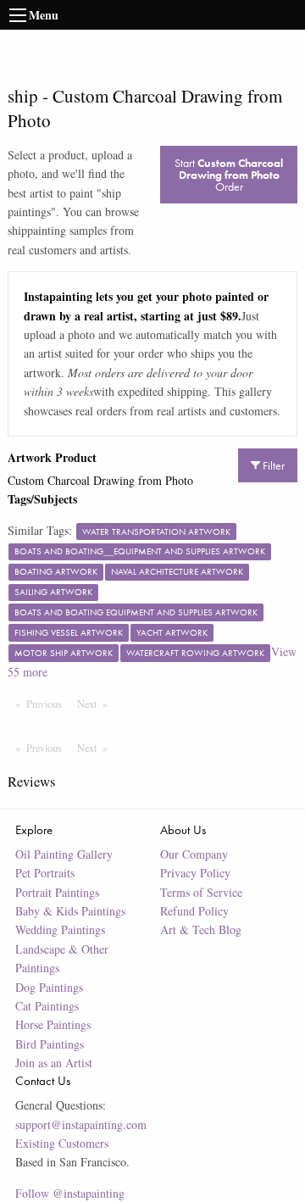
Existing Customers (61, 1143)
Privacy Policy (195, 873)
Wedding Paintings (60, 929)
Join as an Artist (53, 1063)
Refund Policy (194, 911)
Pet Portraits (45, 873)
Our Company (194, 854)
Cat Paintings (47, 1006)
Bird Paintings (49, 1044)
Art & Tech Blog (200, 929)
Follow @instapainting (70, 1193)
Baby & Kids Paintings (70, 911)
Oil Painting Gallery (64, 854)
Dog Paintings (49, 987)
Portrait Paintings (57, 892)
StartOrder (229, 174)
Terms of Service (201, 892)
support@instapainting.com (81, 1124)
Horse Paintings (53, 1024)
